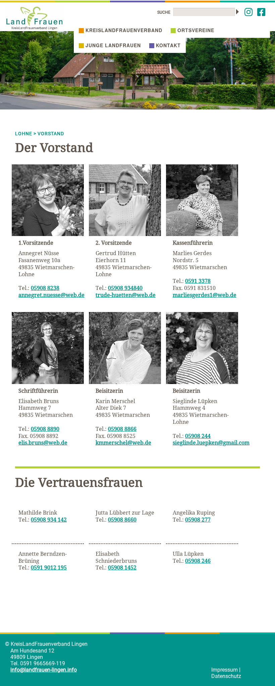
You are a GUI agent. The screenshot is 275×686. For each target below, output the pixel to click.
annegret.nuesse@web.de (51, 295)
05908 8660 (122, 519)
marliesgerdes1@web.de (204, 295)
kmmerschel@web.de (123, 442)
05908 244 (198, 436)
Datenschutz (226, 676)
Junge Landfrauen (113, 45)
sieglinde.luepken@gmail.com (211, 442)
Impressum (224, 670)
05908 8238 (45, 288)
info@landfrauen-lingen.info (43, 670)
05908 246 (198, 560)
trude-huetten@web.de (126, 295)
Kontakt (168, 45)
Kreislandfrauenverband (124, 30)
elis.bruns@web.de (42, 442)
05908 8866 (122, 429)
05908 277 (198, 519)
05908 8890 (45, 429)
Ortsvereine (195, 30)
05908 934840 (125, 288)
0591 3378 (198, 281)
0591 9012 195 (49, 567)
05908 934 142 (49, 519)
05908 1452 (122, 567)
